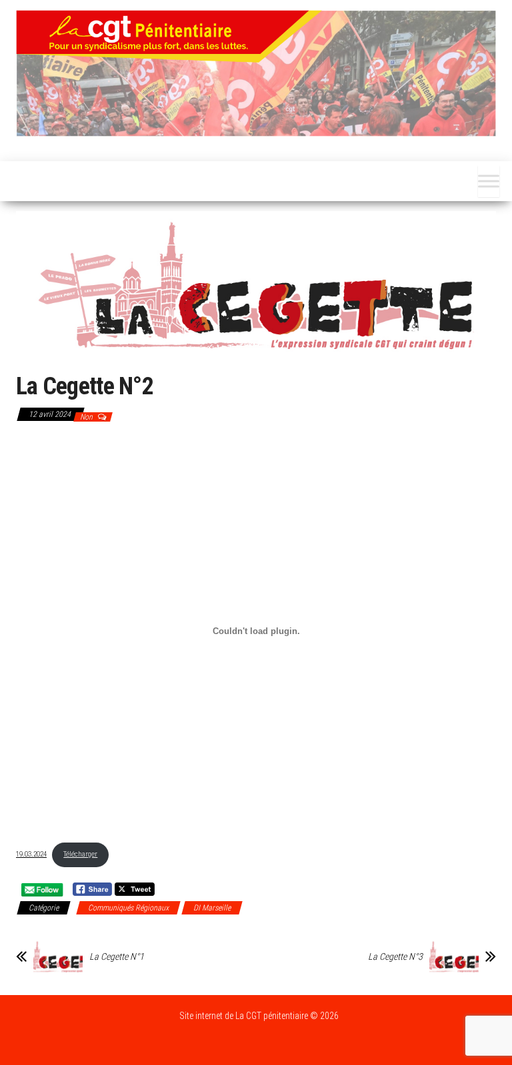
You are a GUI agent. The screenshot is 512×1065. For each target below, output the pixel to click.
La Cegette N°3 (395, 956)
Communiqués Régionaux (128, 907)
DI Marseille (212, 907)
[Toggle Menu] (488, 181)
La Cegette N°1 (116, 956)
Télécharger (80, 854)
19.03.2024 (31, 854)
